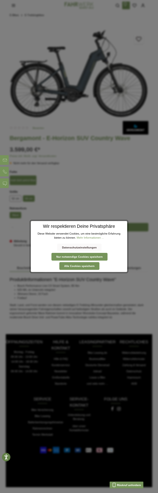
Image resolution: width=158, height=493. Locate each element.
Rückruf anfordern (128, 485)
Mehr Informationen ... (90, 237)
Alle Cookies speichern (79, 266)
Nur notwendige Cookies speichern (79, 256)
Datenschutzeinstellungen (79, 247)
